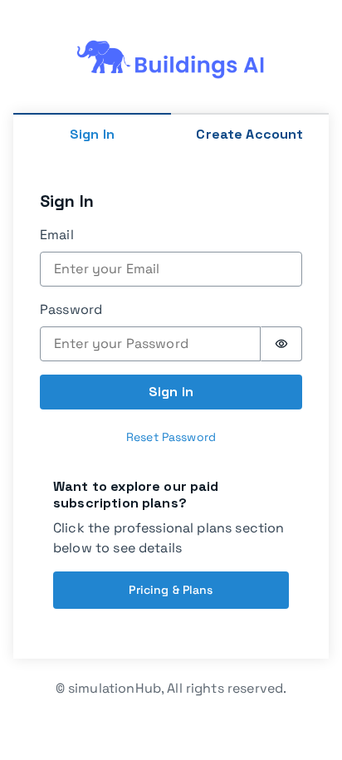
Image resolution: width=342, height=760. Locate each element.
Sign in (171, 391)
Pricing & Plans (171, 589)
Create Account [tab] (249, 134)
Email (57, 234)
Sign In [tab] (92, 134)
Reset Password (171, 436)
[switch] (281, 343)
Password (71, 309)
